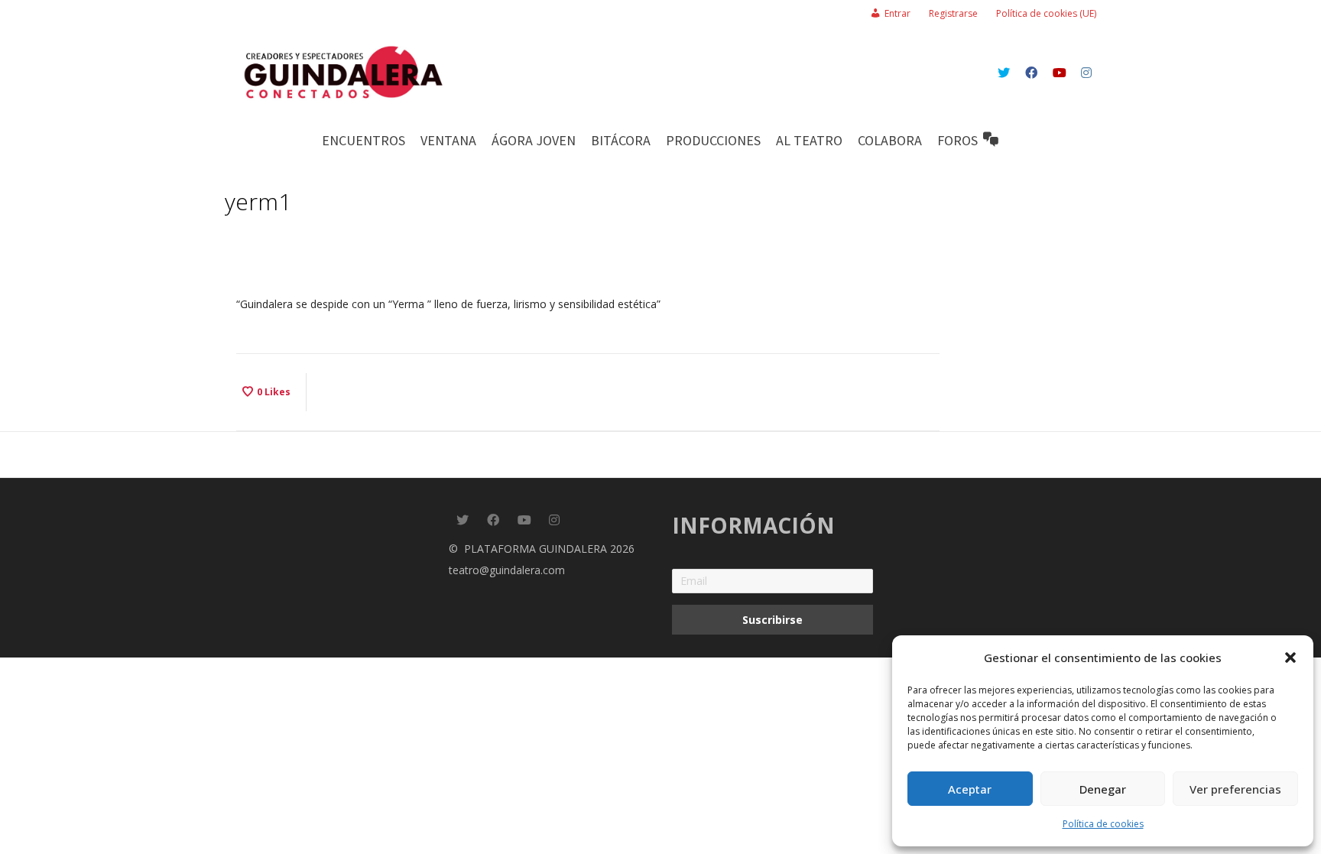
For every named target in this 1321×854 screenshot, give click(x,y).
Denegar (1102, 789)
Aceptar (970, 789)
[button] (1290, 657)
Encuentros (363, 140)
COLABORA (890, 140)
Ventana (448, 140)
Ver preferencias (1235, 789)
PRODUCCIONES (713, 140)
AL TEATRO (809, 140)
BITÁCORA (621, 140)
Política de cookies (1103, 823)
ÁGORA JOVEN (534, 140)
